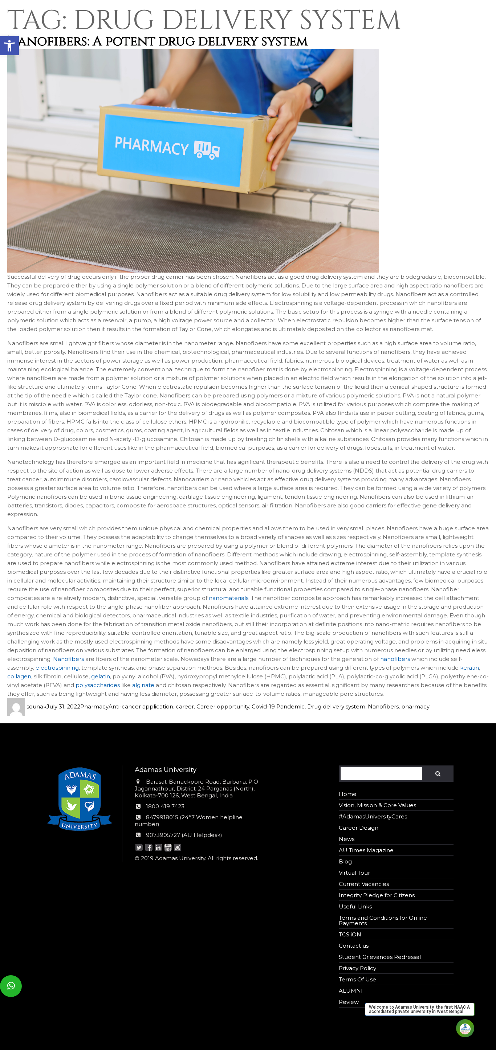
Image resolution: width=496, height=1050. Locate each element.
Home (348, 793)
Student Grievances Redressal (380, 956)
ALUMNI (351, 990)
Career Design (358, 827)
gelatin (100, 676)
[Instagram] (177, 848)
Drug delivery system (336, 706)
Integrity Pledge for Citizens (377, 895)
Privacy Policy (357, 968)
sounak (36, 706)
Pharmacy (94, 706)
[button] (9, 45)
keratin (469, 667)
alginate (143, 685)
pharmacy (415, 706)
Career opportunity (222, 706)
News (346, 838)
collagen (19, 676)
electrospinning (57, 667)
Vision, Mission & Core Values (377, 805)
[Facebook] (149, 848)
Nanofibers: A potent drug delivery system (157, 41)
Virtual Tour (354, 872)
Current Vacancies (364, 884)
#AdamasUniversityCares (373, 816)
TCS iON (350, 934)
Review (349, 1001)
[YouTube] (168, 848)
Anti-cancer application (141, 706)
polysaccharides (98, 685)
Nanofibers (68, 658)
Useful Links (355, 906)
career (185, 706)
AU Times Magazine (366, 850)
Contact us (354, 945)
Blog (345, 861)
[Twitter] (139, 848)
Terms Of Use (357, 979)
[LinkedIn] (158, 848)
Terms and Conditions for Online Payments (383, 920)
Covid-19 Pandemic (278, 706)
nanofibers (395, 658)
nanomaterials (228, 598)
